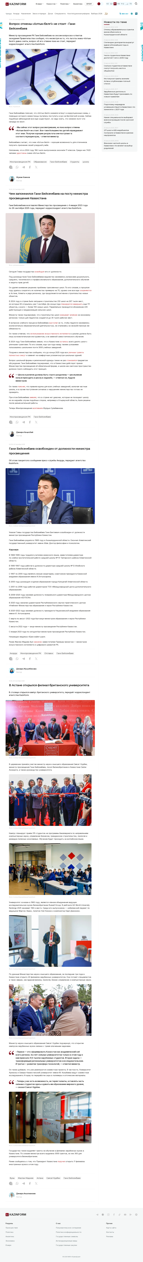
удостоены (22, 153)
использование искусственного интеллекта (50, 334)
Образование (40, 162)
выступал (53, 323)
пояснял (21, 386)
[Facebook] (30, 167)
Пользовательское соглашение (68, 1228)
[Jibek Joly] (124, 14)
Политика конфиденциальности (68, 1232)
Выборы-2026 (96, 14)
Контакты (110, 1232)
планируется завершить (72, 304)
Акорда (16, 14)
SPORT (89, 4)
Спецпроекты (60, 14)
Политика (9, 1232)
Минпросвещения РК (20, 162)
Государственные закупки (66, 1245)
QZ (111, 4)
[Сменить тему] (100, 4)
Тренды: (9, 14)
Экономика (10, 1241)
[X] (36, 167)
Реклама (109, 1236)
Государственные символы (67, 1236)
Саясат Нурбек (53, 1178)
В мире (8, 1245)
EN (118, 4)
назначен (38, 642)
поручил (61, 1161)
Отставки (48, 653)
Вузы (12, 1178)
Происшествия (12, 1228)
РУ (115, 4)
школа (86, 162)
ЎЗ (131, 4)
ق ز (127, 4)
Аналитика (77, 4)
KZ (108, 4)
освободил (40, 272)
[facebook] (114, 1215)
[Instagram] (11, 167)
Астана (40, 1178)
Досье (50, 14)
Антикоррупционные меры (66, 1241)
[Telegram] (23, 167)
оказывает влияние (68, 315)
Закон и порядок (39, 14)
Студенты (74, 162)
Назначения (26, 14)
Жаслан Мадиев (25, 1178)
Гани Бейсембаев (58, 162)
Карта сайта (111, 1228)
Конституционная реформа (78, 14)
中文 (122, 4)
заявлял (33, 397)
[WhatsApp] (17, 167)
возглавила (38, 408)
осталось (64, 341)
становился (71, 360)
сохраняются (85, 290)
